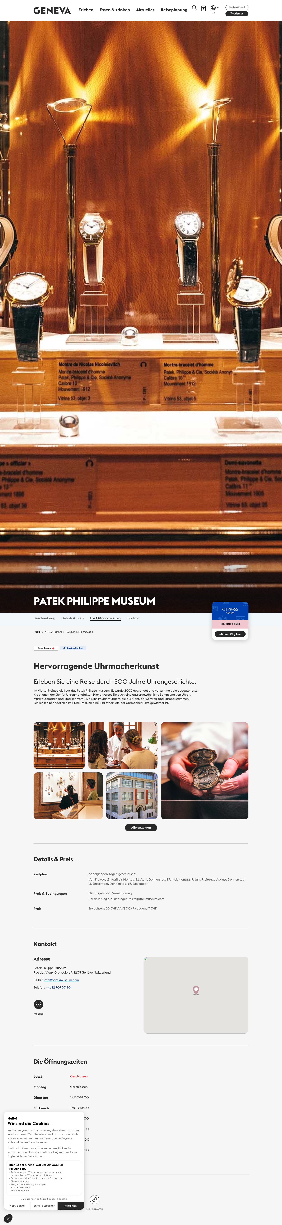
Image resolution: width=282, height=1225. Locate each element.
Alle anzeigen (141, 828)
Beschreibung (44, 618)
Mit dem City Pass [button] (230, 634)
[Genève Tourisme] (52, 10)
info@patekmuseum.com (61, 980)
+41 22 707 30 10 (58, 987)
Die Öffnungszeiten (105, 618)
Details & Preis (72, 618)
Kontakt (133, 618)
